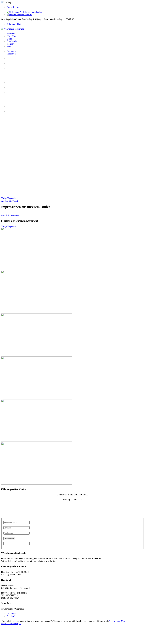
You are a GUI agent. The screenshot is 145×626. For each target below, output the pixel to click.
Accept (112, 621)
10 (12, 201)
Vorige (4, 198)
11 (15, 201)
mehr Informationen (10, 215)
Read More (121, 621)
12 (17, 201)
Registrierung (13, 7)
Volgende (11, 198)
